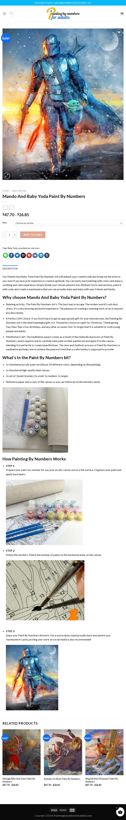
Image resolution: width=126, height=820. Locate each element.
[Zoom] (7, 176)
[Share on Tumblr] (47, 255)
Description (10, 268)
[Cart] (122, 13)
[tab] (10, 268)
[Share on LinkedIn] (41, 255)
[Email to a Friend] (23, 255)
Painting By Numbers (32, 458)
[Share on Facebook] (11, 255)
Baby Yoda (13, 248)
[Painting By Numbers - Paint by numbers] (63, 13)
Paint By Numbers (41, 304)
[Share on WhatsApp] (5, 255)
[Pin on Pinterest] (29, 255)
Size (4, 223)
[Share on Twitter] (17, 255)
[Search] (11, 13)
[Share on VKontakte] (35, 255)
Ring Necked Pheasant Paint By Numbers (101, 780)
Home (5, 191)
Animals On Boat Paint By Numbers (62, 778)
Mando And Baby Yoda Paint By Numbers (31, 276)
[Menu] (4, 14)
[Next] (123, 760)
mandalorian (24, 248)
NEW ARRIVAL (19, 191)
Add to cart (32, 234)
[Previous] (2, 760)
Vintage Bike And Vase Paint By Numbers (18, 780)
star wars (35, 248)
